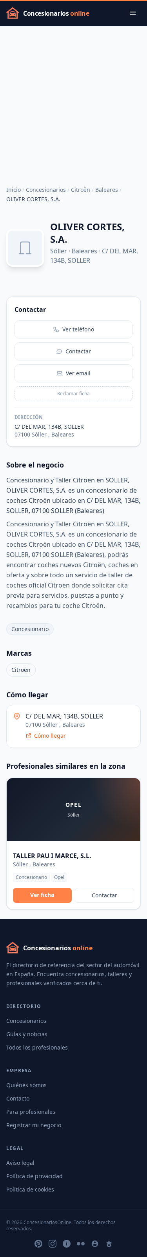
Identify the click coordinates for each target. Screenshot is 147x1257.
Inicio (13, 189)
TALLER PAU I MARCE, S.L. (52, 855)
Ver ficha (42, 895)
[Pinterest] (38, 1244)
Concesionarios (46, 189)
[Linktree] (109, 1244)
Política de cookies (30, 1189)
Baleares (106, 189)
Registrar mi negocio (33, 1125)
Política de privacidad (34, 1176)
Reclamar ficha (73, 393)
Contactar (104, 895)
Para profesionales (30, 1111)
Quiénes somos (26, 1085)
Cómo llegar (50, 735)
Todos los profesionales (37, 1047)
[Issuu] (67, 1244)
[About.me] (95, 1244)
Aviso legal (20, 1162)
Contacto (17, 1098)
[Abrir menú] (133, 13)
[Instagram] (52, 1244)
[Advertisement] (73, 103)
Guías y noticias (26, 1034)
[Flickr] (81, 1244)
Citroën (80, 189)
